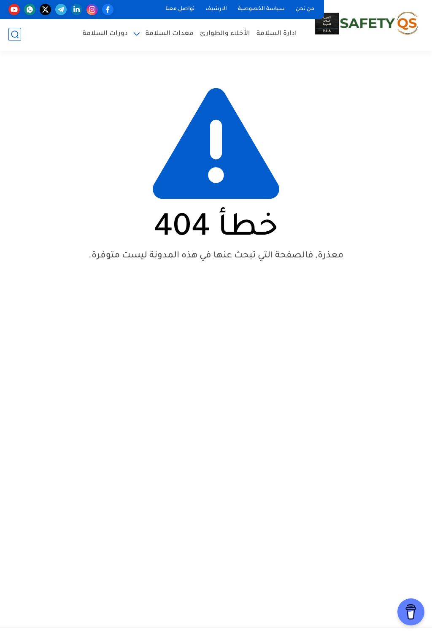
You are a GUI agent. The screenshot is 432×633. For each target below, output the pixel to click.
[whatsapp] (29, 9)
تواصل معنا (179, 9)
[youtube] (14, 9)
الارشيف (216, 9)
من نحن (305, 9)
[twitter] (45, 9)
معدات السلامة (170, 34)
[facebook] (107, 9)
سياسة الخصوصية (261, 9)
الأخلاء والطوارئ (225, 34)
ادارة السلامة (276, 34)
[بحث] (14, 34)
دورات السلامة (105, 34)
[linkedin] (76, 9)
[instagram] (92, 9)
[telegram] (61, 9)
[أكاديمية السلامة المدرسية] (366, 25)
